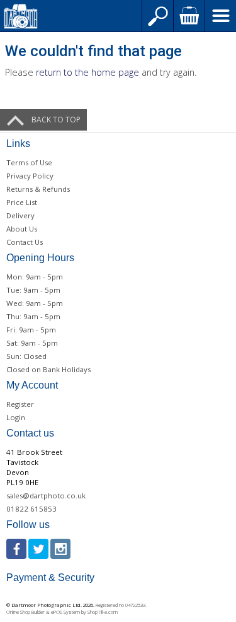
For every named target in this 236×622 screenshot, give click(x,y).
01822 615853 (31, 508)
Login (15, 417)
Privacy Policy (29, 175)
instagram (60, 549)
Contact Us (24, 242)
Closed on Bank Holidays (48, 369)
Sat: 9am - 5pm (32, 343)
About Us (21, 228)
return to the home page (87, 72)
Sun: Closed (26, 356)
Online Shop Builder (25, 612)
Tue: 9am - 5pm (33, 290)
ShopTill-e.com (102, 612)
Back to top (56, 119)
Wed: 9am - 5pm (34, 303)
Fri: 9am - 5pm (31, 329)
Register (20, 404)
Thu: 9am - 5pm (33, 316)
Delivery (20, 215)
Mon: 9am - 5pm (34, 276)
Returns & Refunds (38, 189)
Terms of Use (29, 162)
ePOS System (65, 612)
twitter (38, 549)
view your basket (189, 16)
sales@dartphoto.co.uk (46, 495)
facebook (16, 549)
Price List (21, 202)
